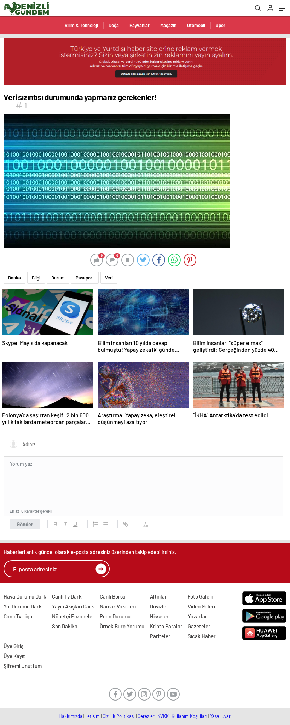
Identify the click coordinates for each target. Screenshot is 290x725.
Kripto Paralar (166, 626)
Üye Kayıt (14, 656)
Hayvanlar (139, 25)
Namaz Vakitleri (118, 606)
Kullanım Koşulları (189, 716)
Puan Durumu (115, 616)
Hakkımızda (70, 716)
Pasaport (85, 278)
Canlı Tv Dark (67, 596)
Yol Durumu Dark (23, 606)
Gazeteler (199, 626)
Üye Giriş (13, 646)
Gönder (25, 524)
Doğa (114, 25)
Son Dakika (64, 626)
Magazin (168, 25)
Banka (14, 278)
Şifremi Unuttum (23, 666)
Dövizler (159, 606)
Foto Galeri (200, 596)
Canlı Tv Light (19, 616)
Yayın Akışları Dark (73, 606)
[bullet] (105, 524)
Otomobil (196, 25)
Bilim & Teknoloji (81, 25)
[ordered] (95, 524)
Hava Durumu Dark (25, 596)
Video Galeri (201, 606)
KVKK (163, 716)
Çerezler (146, 716)
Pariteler (160, 636)
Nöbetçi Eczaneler (73, 616)
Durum (58, 278)
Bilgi (36, 278)
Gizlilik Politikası (119, 716)
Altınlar (158, 596)
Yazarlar (197, 616)
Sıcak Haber (202, 636)
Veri (109, 278)
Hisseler (159, 616)
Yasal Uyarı (221, 716)
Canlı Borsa (113, 596)
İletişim (92, 716)
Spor (220, 25)
